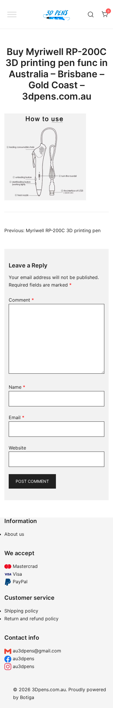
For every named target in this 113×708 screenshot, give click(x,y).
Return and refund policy (31, 618)
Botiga (27, 697)
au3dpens (22, 658)
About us (14, 534)
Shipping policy (21, 611)
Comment (21, 300)
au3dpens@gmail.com (36, 651)
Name (17, 387)
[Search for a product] (90, 14)
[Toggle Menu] (12, 14)
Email (16, 417)
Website (17, 448)
